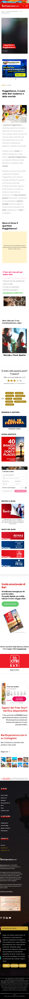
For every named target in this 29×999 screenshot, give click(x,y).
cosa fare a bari (19, 393)
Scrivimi (3, 845)
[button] (6, 344)
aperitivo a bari (9, 393)
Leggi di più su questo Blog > (6, 891)
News (2, 805)
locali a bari (8, 398)
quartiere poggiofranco (20, 401)
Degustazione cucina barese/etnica (14, 429)
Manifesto (3, 800)
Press (2, 808)
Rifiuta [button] (6, 965)
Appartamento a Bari (14, 670)
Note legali (16, 993)
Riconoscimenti (5, 803)
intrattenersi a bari (20, 396)
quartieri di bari (9, 404)
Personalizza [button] (14, 965)
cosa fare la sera (9, 396)
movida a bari (9, 401)
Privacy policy (22, 993)
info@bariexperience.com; (14, 988)
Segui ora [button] (4, 752)
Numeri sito (4, 797)
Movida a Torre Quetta (14, 355)
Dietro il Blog (4, 795)
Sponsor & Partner (5, 828)
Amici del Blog (4, 825)
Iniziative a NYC (5, 810)
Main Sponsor (4, 830)
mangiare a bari (17, 398)
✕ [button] (26, 928)
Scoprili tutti (21, 649)
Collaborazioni (4, 823)
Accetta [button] (22, 965)
